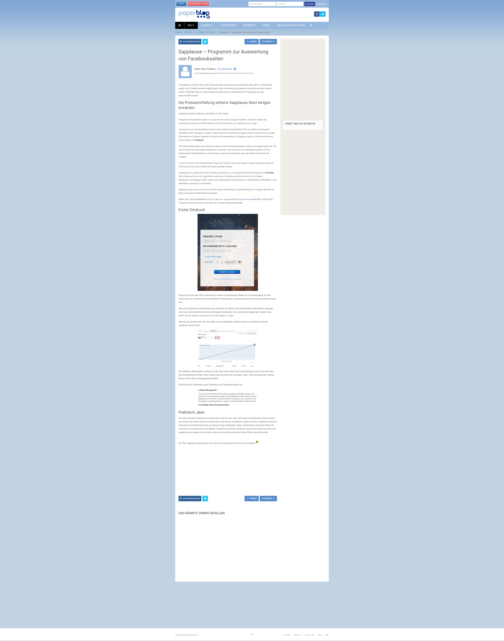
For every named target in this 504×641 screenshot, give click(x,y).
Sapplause (242, 199)
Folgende (267, 41)
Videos (266, 25)
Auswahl (206, 25)
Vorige (253, 41)
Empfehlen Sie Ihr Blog (198, 3)
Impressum (309, 635)
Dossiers (248, 25)
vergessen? (322, 4)
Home (181, 3)
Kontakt (287, 635)
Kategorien (228, 25)
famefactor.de (240, 443)
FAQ (319, 635)
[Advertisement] (262, 14)
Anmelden (310, 4)
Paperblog (179, 635)
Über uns (297, 635)
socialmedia (224, 69)
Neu (190, 25)
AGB (327, 635)
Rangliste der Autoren (291, 25)
